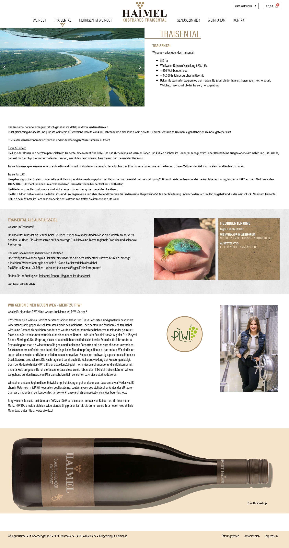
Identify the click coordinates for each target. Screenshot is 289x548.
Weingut (39, 20)
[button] (4, 67)
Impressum (272, 535)
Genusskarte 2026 (24, 283)
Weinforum (216, 20)
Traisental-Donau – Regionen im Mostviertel (64, 275)
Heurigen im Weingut (95, 20)
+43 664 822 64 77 (85, 535)
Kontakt (239, 20)
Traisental (62, 20)
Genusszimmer (188, 20)
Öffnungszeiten (230, 535)
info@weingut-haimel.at (112, 535)
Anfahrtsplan (252, 535)
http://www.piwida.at (40, 410)
